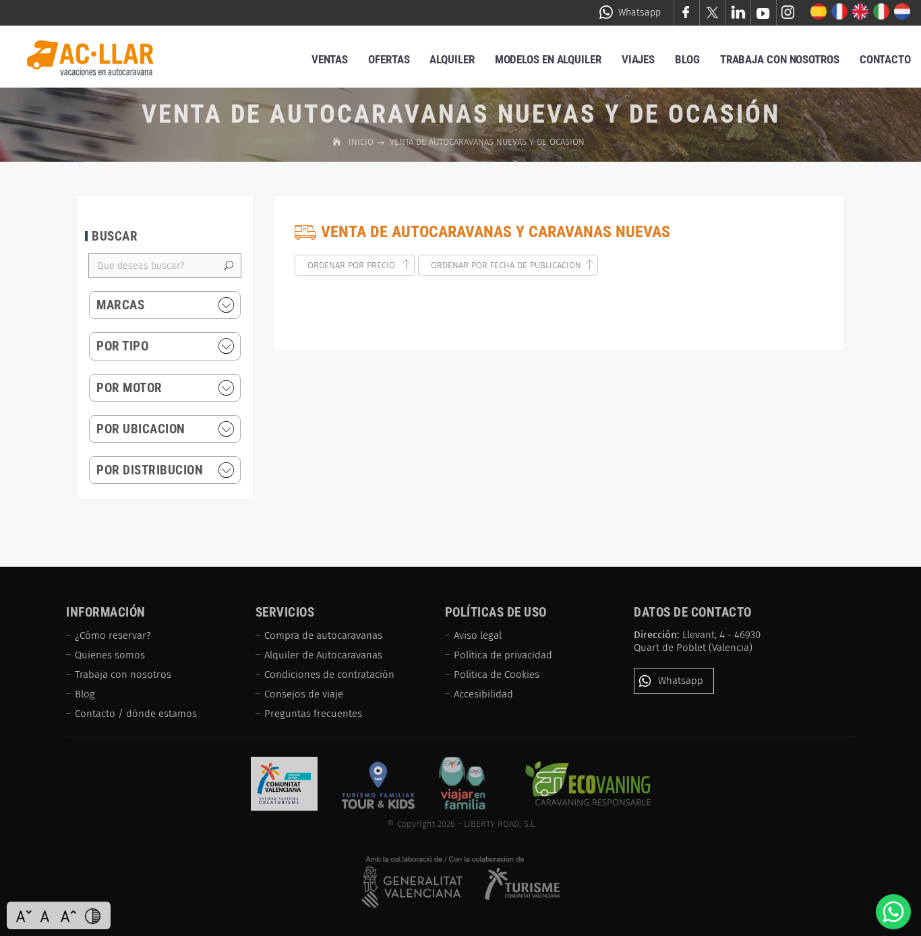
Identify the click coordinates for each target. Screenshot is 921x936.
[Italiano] (881, 11)
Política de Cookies (496, 674)
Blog (687, 59)
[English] (860, 11)
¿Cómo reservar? (113, 635)
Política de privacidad (503, 655)
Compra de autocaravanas (323, 635)
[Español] (818, 11)
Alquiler (451, 59)
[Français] (839, 11)
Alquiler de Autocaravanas (323, 655)
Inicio (362, 142)
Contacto (885, 59)
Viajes (638, 59)
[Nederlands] (902, 11)
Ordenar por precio (352, 265)
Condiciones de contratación (329, 674)
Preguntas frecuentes (313, 714)
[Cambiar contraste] (92, 915)
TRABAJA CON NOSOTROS (779, 59)
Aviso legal (478, 635)
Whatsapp (639, 12)
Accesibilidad (483, 694)
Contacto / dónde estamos (136, 714)
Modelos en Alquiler (548, 59)
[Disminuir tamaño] (23, 915)
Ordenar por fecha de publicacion (506, 265)
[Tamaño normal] (46, 915)
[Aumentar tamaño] (68, 915)
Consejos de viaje (303, 694)
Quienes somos (110, 655)
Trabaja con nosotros (123, 674)
